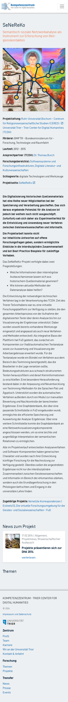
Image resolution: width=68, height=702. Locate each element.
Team (6, 640)
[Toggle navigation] (62, 6)
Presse (7, 688)
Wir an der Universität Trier (18, 649)
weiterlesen (29, 557)
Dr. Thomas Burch (44, 155)
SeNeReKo (25, 182)
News (6, 683)
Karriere (7, 645)
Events (7, 692)
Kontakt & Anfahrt (13, 653)
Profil (6, 636)
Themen (7, 666)
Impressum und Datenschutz (17, 614)
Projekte (8, 671)
